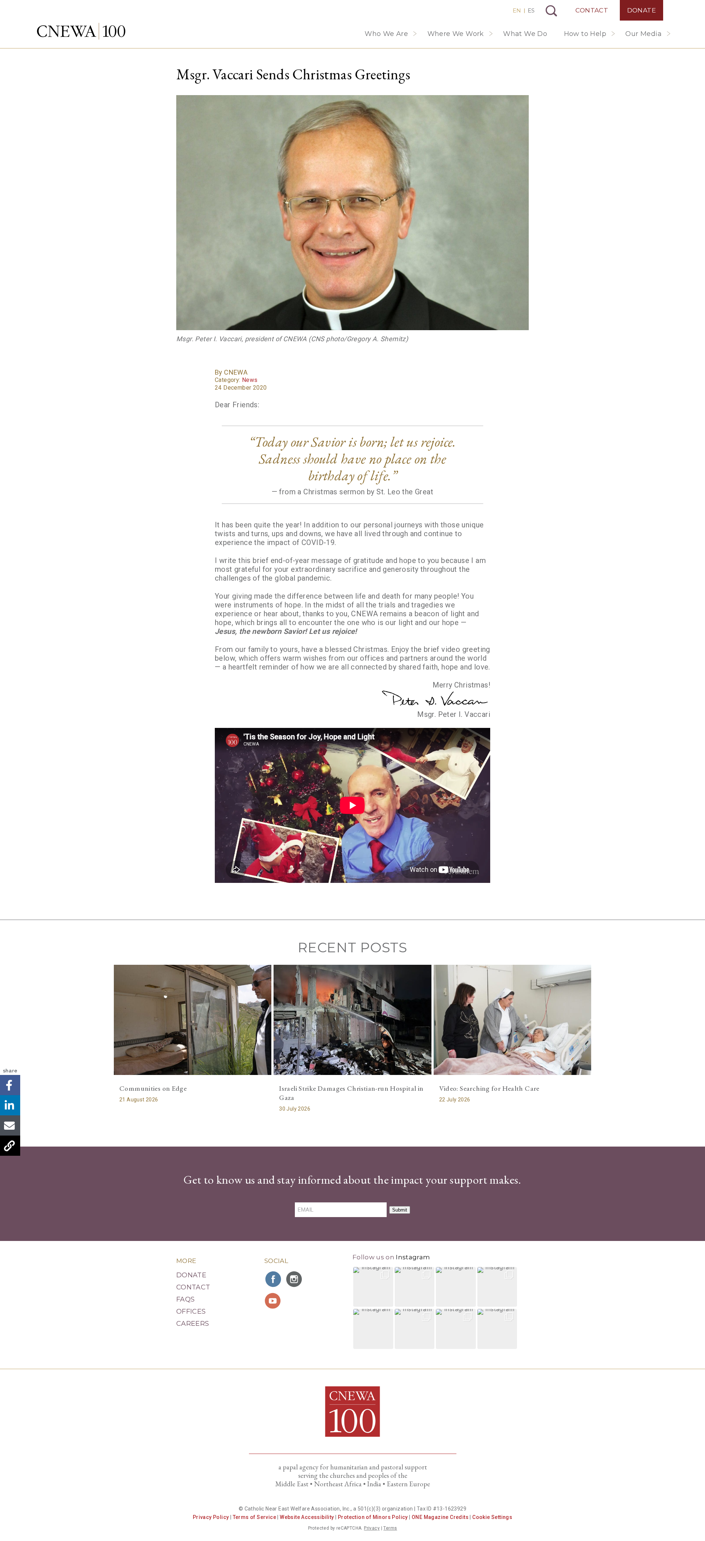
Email (10, 1125)
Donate (641, 10)
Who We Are (386, 34)
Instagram (413, 1257)
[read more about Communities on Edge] (192, 1020)
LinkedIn (10, 1105)
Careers (192, 1324)
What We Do (525, 34)
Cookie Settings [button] (492, 1517)
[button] (373, 1287)
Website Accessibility (307, 1517)
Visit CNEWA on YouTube (273, 1301)
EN (517, 10)
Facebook (10, 1085)
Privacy (372, 1528)
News (250, 379)
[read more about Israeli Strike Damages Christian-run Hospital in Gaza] (352, 1020)
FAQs (185, 1299)
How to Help (585, 34)
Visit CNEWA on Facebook (273, 1279)
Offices (191, 1311)
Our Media (643, 34)
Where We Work (455, 34)
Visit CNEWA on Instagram (295, 1279)
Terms (390, 1528)
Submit (399, 1210)
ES (531, 10)
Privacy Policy (211, 1517)
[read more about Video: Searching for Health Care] (512, 1020)
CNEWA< (81, 31)
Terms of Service (254, 1517)
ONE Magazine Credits (440, 1517)
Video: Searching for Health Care (489, 1088)
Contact (591, 10)
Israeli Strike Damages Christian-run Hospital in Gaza (351, 1093)
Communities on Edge (153, 1088)
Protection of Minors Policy (373, 1517)
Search (551, 10)
